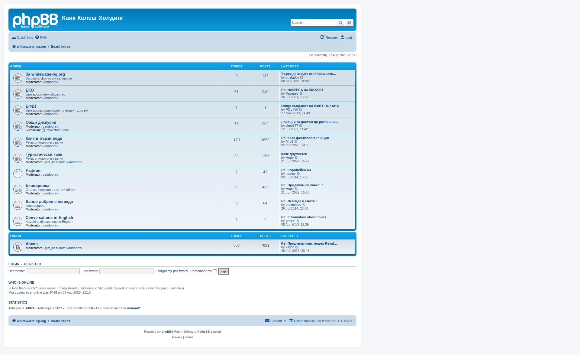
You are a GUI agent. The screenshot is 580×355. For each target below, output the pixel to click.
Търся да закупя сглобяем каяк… (308, 74)
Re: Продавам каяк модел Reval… (309, 243)
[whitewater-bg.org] (36, 19)
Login (13, 264)
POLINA (292, 109)
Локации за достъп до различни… (309, 122)
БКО (30, 90)
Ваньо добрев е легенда (49, 201)
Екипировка (37, 185)
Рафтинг (34, 170)
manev (291, 173)
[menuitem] (41, 37)
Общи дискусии (41, 122)
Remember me (201, 271)
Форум (15, 66)
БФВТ (31, 106)
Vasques (292, 93)
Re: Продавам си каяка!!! (302, 185)
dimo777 (292, 125)
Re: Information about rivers (303, 217)
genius (290, 221)
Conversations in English (49, 217)
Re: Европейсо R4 (296, 170)
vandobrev (50, 82)
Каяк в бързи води (44, 138)
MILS (289, 141)
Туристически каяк (44, 154)
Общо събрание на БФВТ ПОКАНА (310, 106)
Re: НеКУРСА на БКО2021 (302, 90)
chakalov (292, 77)
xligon (290, 247)
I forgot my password (172, 271)
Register (32, 264)
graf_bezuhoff (54, 162)
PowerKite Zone (57, 130)
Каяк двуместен (294, 154)
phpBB (166, 331)
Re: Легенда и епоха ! (299, 201)
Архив (32, 244)
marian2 (133, 308)
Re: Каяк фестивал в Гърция (305, 138)
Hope (290, 157)
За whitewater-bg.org (45, 74)
